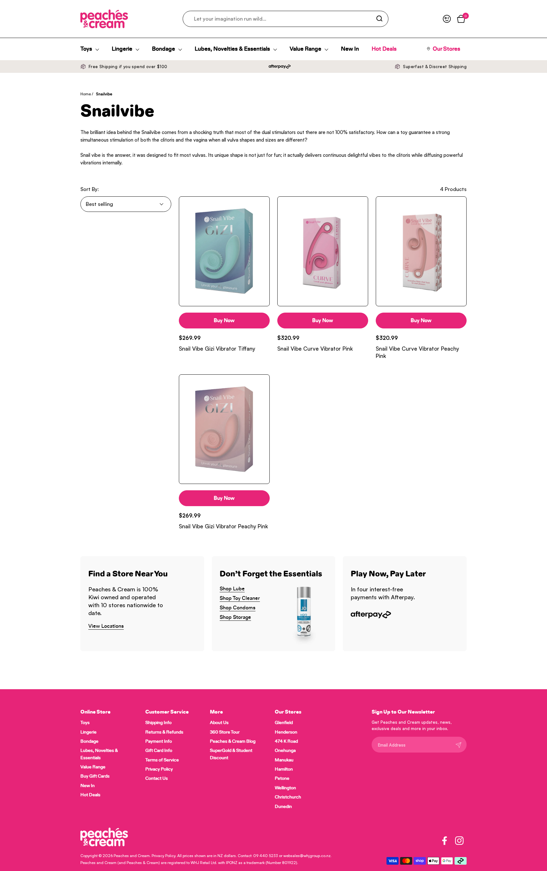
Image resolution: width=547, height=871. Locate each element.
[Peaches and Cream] (104, 19)
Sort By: (89, 189)
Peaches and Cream (132, 855)
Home (85, 94)
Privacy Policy (163, 855)
